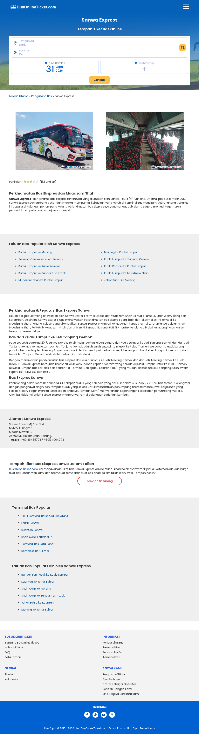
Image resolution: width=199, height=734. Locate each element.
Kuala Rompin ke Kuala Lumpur (125, 266)
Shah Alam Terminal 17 (36, 537)
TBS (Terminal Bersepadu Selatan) (44, 516)
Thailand (10, 674)
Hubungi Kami (14, 647)
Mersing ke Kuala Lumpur (121, 252)
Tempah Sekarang (99, 481)
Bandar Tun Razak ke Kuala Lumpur (45, 575)
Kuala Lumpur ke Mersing (35, 252)
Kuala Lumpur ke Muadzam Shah (126, 273)
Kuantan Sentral (32, 530)
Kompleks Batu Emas (35, 551)
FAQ (7, 652)
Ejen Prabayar (112, 679)
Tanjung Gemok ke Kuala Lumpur (40, 259)
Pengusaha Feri (113, 652)
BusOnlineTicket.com (23, 469)
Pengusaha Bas (41, 96)
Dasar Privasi (116, 728)
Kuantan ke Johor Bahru (37, 582)
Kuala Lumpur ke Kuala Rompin (39, 266)
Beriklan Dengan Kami (117, 689)
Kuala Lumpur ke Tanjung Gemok (126, 259)
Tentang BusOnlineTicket (22, 643)
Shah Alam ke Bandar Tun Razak (43, 596)
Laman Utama (19, 96)
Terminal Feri (111, 657)
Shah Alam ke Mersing (36, 589)
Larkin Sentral (30, 523)
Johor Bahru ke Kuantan (37, 603)
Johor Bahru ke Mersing (119, 280)
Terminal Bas (111, 647)
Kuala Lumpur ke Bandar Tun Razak (42, 273)
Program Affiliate (114, 674)
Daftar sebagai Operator (119, 684)
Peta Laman (13, 657)
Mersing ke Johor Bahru (37, 610)
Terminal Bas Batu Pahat (38, 544)
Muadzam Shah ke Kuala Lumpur (40, 280)
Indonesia (11, 679)
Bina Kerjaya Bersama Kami (121, 694)
